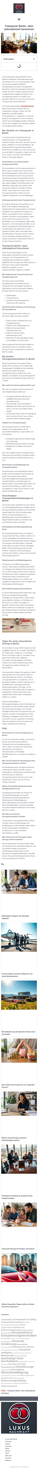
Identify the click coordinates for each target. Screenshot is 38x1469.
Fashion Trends (16, 1338)
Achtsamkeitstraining (11, 1322)
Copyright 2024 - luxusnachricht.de (19, 1466)
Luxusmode (16, 1353)
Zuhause (8, 1441)
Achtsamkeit (6, 1320)
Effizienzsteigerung (10, 1330)
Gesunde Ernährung (12, 1342)
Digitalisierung (18, 1327)
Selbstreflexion (5, 1370)
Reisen (7, 1451)
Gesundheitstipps (6, 1347)
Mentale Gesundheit (25, 1353)
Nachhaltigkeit (9, 1361)
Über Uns (8, 1455)
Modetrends (7, 1355)
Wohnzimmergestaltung (7, 1383)
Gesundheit (22, 1344)
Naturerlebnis (23, 1361)
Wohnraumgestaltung (13, 1380)
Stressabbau (17, 1369)
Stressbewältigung (14, 1372)
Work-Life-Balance (21, 1383)
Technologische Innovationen (25, 1375)
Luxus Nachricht (11, 1439)
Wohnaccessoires (18, 1378)
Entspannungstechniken (19, 1335)
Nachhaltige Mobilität (20, 1356)
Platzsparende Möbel (17, 1364)
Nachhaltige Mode (12, 1358)
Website (8, 1460)
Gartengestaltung (6, 1341)
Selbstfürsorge (24, 1366)
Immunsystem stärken (23, 1347)
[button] (19, 19)
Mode (7, 1448)
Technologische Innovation (8, 1375)
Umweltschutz (6, 1378)
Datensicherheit (15, 1325)
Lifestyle (8, 1446)
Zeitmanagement (9, 1386)
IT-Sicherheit (15, 1350)
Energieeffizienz (22, 1332)
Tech (7, 1453)
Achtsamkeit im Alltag (24, 1319)
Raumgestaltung (8, 1367)
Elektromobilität (6, 1333)
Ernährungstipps (6, 1338)
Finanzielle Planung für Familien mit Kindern (18, 1249)
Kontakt (8, 1458)
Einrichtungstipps (26, 1330)
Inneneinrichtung (6, 1350)
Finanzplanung (25, 1338)
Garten (7, 1444)
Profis (3, 1391)
